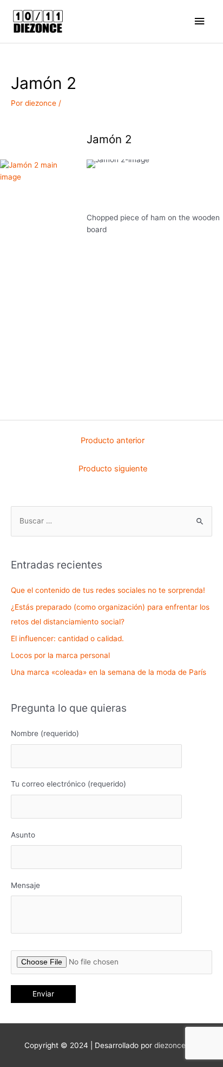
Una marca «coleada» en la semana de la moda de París (108, 672)
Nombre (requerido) (45, 733)
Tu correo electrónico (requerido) (68, 784)
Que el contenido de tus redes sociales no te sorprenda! (108, 590)
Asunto (23, 834)
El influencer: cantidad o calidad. (67, 638)
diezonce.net (176, 1045)
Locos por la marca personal (60, 655)
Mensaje (25, 885)
